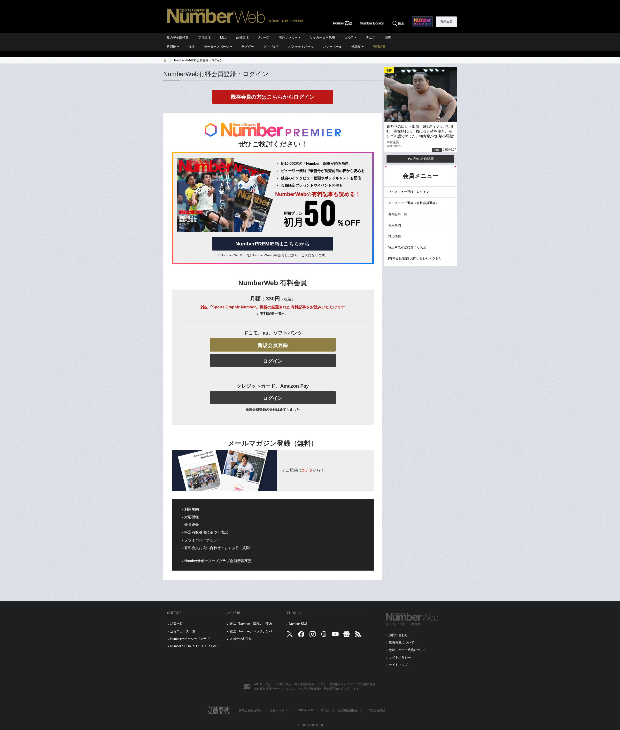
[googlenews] (346, 635)
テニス (370, 37)
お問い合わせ (398, 635)
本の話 (325, 710)
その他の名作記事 (420, 159)
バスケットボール (301, 46)
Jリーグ (263, 37)
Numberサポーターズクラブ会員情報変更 (218, 561)
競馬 (388, 37)
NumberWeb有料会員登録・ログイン (198, 60)
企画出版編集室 (347, 710)
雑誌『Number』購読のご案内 (251, 624)
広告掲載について (401, 642)
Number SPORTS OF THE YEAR (193, 646)
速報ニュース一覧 (182, 631)
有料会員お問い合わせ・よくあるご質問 (217, 548)
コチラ (307, 470)
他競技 (356, 46)
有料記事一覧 (397, 214)
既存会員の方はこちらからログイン (273, 97)
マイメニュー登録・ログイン (408, 192)
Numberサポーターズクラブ (189, 639)
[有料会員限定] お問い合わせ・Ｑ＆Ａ (414, 258)
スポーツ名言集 (241, 639)
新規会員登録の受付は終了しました (273, 409)
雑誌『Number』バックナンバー (252, 631)
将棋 (191, 46)
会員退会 (191, 524)
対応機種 (191, 517)
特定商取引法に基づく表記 (206, 532)
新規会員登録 (272, 345)
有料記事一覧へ (273, 313)
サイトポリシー (400, 657)
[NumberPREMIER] (422, 21)
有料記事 (379, 46)
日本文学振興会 (375, 710)
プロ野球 (204, 37)
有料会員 (446, 22)
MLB (223, 37)
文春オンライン (280, 710)
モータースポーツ (216, 46)
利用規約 (191, 509)
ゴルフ (349, 37)
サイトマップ (398, 665)
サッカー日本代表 (322, 37)
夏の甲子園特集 (178, 37)
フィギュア (271, 46)
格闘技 (171, 46)
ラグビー (247, 46)
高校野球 (242, 37)
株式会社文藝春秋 (250, 710)
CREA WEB (305, 710)
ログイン (272, 361)
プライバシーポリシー (202, 540)
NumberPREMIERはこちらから (272, 243)
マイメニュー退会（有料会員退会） (413, 203)
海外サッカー (288, 37)
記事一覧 (176, 624)
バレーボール (332, 46)
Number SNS (298, 624)
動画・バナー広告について (408, 650)
